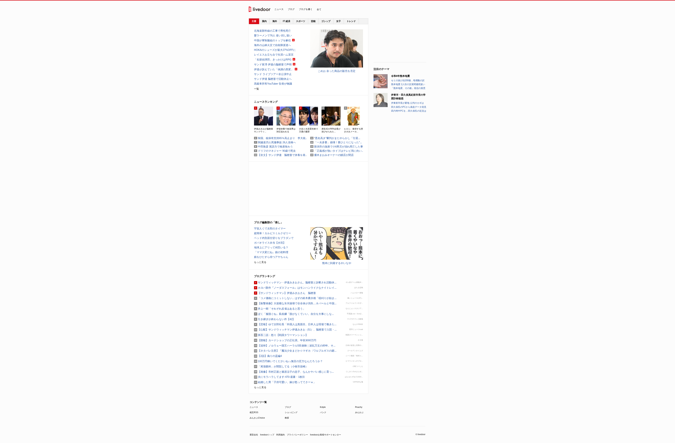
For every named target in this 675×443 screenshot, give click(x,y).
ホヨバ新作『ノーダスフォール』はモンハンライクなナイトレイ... (295, 287)
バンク (323, 412)
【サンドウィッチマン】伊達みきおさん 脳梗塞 (285, 293)
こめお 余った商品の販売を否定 (336, 70)
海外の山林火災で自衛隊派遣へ (272, 45)
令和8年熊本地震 (400, 76)
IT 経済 (286, 21)
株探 (287, 418)
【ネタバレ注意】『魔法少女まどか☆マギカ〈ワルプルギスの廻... (295, 350)
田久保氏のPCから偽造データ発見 (408, 107)
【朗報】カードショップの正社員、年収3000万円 (285, 340)
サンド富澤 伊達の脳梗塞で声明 (273, 64)
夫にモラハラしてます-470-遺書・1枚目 (279, 376)
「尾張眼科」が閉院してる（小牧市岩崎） (281, 366)
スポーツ (300, 21)
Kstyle (323, 407)
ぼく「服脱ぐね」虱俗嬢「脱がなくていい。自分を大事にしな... (294, 314)
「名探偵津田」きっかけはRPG (272, 59)
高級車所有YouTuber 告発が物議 (273, 83)
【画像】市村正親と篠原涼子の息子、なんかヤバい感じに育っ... (294, 371)
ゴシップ (325, 21)
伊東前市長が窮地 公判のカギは (407, 103)
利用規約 (280, 435)
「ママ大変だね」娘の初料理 (271, 252)
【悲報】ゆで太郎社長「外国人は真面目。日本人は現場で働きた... (295, 324)
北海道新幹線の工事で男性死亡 (272, 30)
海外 (274, 21)
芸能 (313, 21)
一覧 (256, 88)
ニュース (279, 9)
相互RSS (254, 412)
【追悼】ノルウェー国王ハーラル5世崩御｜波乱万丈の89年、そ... (294, 345)
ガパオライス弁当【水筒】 (270, 242)
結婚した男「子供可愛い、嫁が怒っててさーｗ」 (285, 382)
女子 (338, 21)
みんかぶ (359, 412)
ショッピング (291, 412)
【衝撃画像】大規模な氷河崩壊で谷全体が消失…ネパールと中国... (295, 303)
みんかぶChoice (257, 418)
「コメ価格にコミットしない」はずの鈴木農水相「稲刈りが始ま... (295, 298)
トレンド (351, 21)
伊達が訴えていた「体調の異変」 (274, 69)
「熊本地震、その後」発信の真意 (408, 88)
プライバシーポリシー (297, 435)
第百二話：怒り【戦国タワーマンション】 (281, 335)
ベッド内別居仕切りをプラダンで (274, 237)
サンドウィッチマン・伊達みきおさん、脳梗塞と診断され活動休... (295, 282)
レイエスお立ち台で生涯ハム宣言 (274, 54)
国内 (264, 21)
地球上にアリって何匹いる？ (271, 247)
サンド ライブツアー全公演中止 (273, 74)
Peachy (358, 407)
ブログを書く (306, 9)
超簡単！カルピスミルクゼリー (272, 233)
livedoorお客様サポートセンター (325, 435)
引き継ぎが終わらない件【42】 (274, 319)
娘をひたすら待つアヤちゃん (271, 256)
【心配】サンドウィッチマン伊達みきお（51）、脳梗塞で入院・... (295, 329)
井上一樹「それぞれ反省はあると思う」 (279, 308)
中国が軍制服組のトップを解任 (272, 40)
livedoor (260, 9)
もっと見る (260, 262)
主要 (254, 21)
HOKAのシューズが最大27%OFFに (275, 49)
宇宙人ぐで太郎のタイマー (270, 228)
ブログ (291, 9)
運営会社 (254, 435)
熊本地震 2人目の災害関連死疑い (408, 84)
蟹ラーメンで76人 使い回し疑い (273, 35)
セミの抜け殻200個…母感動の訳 (408, 80)
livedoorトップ (267, 435)
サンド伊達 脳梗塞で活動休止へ (273, 78)
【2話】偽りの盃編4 (268, 356)
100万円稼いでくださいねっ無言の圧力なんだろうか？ (288, 361)
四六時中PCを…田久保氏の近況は (408, 111)
